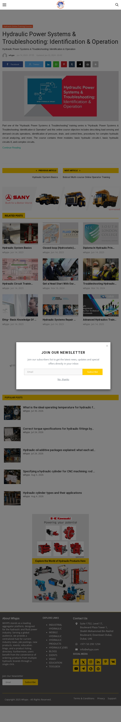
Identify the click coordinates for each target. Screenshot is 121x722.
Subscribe (92, 371)
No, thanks (63, 379)
